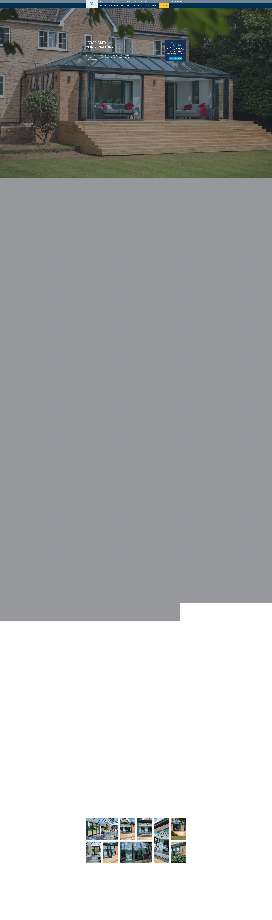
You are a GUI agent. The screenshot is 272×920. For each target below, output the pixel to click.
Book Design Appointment (119, 1)
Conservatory (128, 771)
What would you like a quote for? (131, 767)
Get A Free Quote (106, 1)
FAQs (142, 5)
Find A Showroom (147, 1)
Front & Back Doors (144, 781)
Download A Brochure (134, 1)
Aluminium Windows (128, 781)
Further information (162, 767)
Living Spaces (103, 5)
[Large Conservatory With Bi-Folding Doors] (127, 829)
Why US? (136, 5)
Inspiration (129, 5)
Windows (116, 5)
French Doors (143, 785)
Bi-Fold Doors (128, 785)
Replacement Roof (128, 778)
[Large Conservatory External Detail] (110, 852)
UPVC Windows (144, 778)
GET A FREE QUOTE (164, 5)
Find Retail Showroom (151, 5)
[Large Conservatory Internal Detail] (102, 829)
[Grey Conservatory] (178, 852)
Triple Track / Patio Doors (128, 788)
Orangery (128, 774)
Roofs (110, 5)
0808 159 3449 (181, 2)
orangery (148, 670)
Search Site (157, 1)
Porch (144, 788)
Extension (144, 774)
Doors (122, 5)
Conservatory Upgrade (143, 771)
